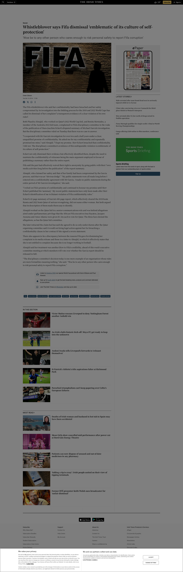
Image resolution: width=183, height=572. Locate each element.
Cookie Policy (30, 564)
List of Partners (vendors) (90, 560)
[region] (91, 560)
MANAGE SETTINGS (151, 562)
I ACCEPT (150, 557)
